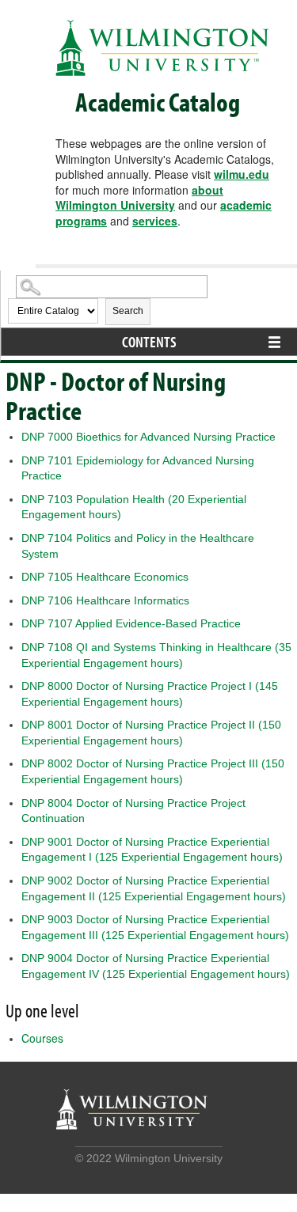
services (154, 221)
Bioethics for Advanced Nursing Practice (148, 436)
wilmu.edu (241, 174)
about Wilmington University (139, 198)
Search (127, 310)
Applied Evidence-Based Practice (131, 623)
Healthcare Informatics (105, 600)
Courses (42, 1038)
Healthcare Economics (104, 576)
